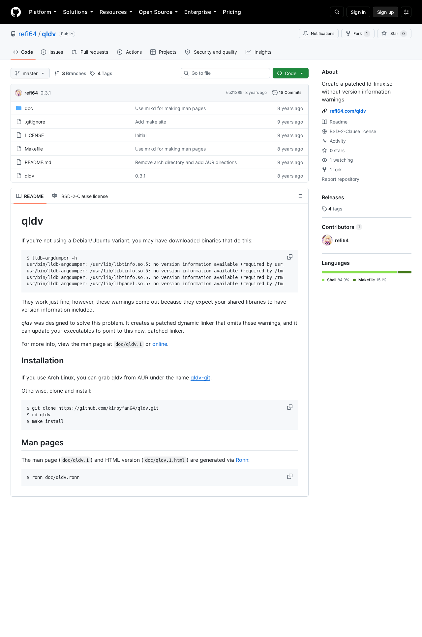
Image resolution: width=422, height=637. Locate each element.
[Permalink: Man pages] (16, 442)
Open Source (155, 12)
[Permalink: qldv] (16, 221)
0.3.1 (46, 93)
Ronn (242, 460)
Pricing (232, 12)
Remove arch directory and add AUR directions (186, 162)
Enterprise (197, 12)
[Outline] (300, 196)
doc (29, 108)
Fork (360, 33)
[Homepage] (16, 12)
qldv (49, 34)
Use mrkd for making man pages (170, 108)
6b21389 (234, 92)
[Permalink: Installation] (16, 360)
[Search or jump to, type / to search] (337, 12)
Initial (140, 135)
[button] (290, 257)
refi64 (27, 34)
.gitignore (35, 122)
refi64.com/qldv (348, 111)
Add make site (150, 122)
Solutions (75, 12)
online (159, 344)
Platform (40, 12)
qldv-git (200, 377)
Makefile (34, 149)
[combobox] (228, 73)
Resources (113, 12)
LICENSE (34, 135)
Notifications (322, 33)
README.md (38, 162)
